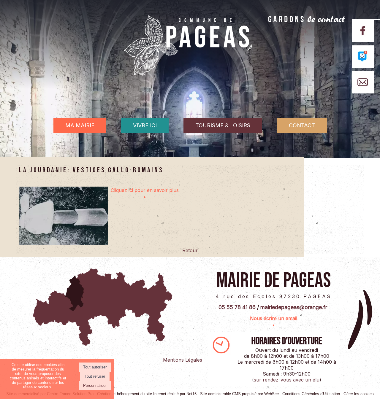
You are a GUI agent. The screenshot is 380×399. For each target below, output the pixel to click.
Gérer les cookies (358, 394)
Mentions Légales (182, 360)
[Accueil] (190, 55)
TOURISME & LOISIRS (222, 125)
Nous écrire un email (273, 318)
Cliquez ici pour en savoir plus (145, 190)
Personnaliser (95, 385)
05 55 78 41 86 (237, 307)
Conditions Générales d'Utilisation (311, 394)
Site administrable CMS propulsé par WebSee (239, 394)
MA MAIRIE (79, 125)
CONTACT (302, 125)
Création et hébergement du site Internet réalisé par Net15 (147, 394)
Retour (190, 250)
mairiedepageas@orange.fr (293, 307)
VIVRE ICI (145, 125)
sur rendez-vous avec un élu (286, 380)
